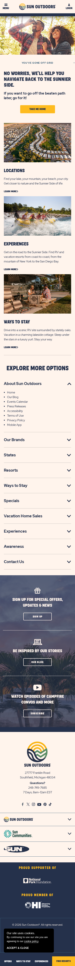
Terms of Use (15, 416)
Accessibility (15, 411)
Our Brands (14, 439)
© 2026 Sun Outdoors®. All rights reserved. (37, 924)
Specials (11, 500)
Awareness (14, 546)
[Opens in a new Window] (37, 880)
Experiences (15, 531)
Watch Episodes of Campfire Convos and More (37, 699)
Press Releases (16, 406)
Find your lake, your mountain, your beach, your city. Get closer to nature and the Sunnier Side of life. (36, 181)
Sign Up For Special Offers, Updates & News (37, 602)
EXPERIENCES (16, 244)
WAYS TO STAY (17, 322)
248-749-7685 (37, 788)
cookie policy (31, 941)
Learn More (10, 191)
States (10, 455)
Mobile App (14, 425)
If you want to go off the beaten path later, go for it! (34, 95)
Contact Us (14, 561)
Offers (8, 961)
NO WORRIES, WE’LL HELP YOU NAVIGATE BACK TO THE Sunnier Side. (37, 79)
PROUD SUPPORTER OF (37, 868)
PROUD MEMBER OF (37, 895)
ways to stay (23, 961)
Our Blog (12, 397)
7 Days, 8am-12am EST (37, 792)
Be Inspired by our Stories (37, 651)
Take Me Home (37, 109)
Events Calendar (17, 402)
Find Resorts (63, 961)
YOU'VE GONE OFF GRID (37, 62)
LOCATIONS (14, 171)
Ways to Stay (16, 485)
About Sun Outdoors (23, 383)
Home (11, 392)
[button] (37, 616)
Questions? (37, 783)
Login (69, 8)
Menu (6, 8)
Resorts (11, 470)
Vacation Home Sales (23, 516)
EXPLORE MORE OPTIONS (38, 368)
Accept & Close (18, 948)
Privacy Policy (16, 420)
